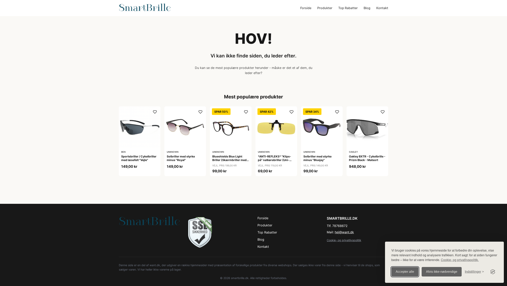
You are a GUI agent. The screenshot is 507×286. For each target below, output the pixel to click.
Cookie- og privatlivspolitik (344, 240)
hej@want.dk (344, 232)
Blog (367, 8)
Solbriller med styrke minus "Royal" (181, 158)
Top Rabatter (348, 8)
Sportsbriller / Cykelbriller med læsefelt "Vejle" (138, 158)
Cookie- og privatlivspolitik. (460, 259)
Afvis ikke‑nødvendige (441, 271)
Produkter (324, 8)
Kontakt (382, 8)
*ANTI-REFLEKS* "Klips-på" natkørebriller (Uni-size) (274, 160)
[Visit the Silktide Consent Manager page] (492, 271)
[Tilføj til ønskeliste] (154, 111)
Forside (305, 8)
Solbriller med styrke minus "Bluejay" (317, 158)
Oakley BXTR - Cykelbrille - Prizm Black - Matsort (367, 158)
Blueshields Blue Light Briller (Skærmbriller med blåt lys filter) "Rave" (229, 160)
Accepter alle (405, 271)
